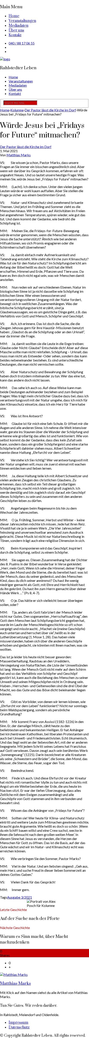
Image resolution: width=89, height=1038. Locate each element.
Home (14, 16)
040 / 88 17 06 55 (22, 43)
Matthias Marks (18, 155)
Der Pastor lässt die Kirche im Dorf (25, 147)
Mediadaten (18, 25)
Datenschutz (19, 1027)
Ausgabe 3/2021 (19, 897)
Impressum (18, 1022)
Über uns (16, 30)
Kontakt (15, 35)
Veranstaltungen (22, 20)
